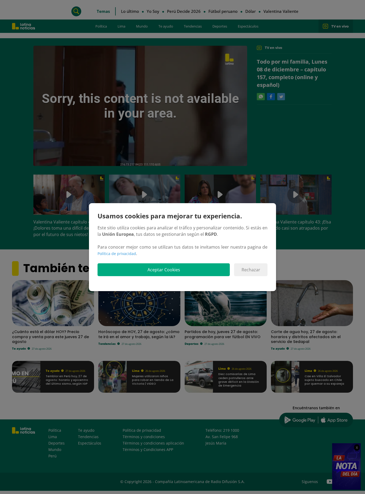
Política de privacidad (117, 253)
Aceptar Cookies (163, 270)
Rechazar (251, 270)
